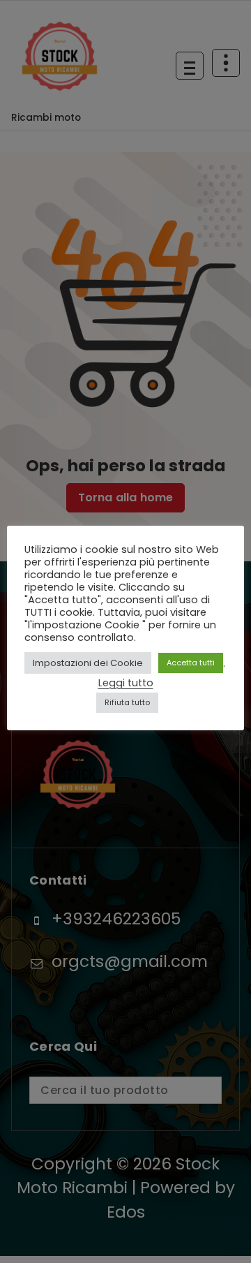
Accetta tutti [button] (191, 662)
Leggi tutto (125, 683)
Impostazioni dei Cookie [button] (88, 663)
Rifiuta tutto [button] (127, 702)
